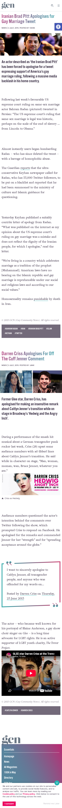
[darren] (31, 381)
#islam (49, 328)
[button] (58, 27)
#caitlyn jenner (11, 710)
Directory (8, 778)
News (6, 762)
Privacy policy (29, 794)
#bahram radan (11, 328)
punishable (41, 299)
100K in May (10, 772)
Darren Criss (28, 594)
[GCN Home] (8, 5)
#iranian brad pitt (35, 328)
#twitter (18, 333)
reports (25, 168)
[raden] (31, 44)
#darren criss (27, 710)
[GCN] (11, 743)
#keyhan (8, 333)
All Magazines (10, 767)
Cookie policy (9, 794)
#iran (23, 328)
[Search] (52, 5)
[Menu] (58, 5)
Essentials (9, 749)
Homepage (9, 756)
